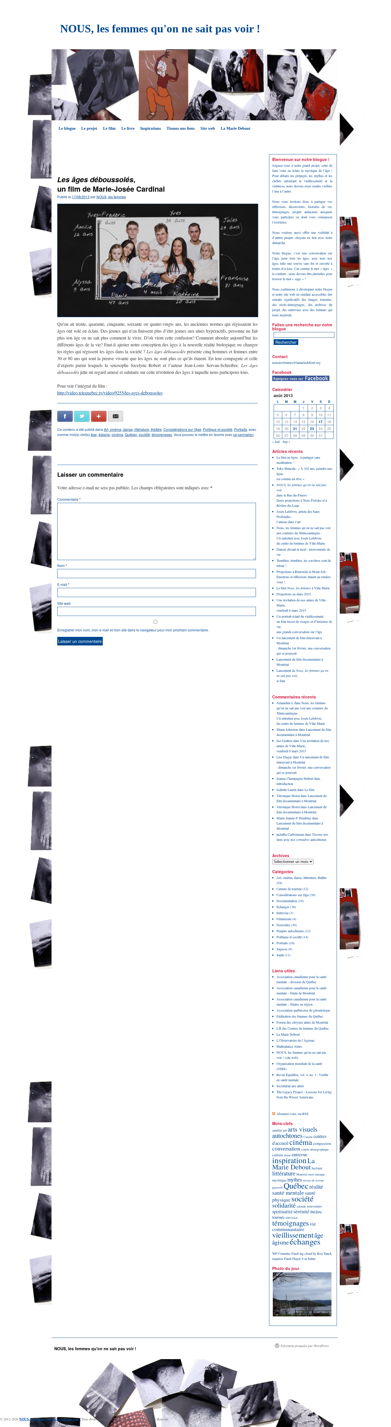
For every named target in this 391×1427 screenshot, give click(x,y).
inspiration (289, 1160)
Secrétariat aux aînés (290, 1086)
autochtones (287, 1135)
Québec (131, 434)
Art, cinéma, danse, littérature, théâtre (133, 429)
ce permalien (243, 434)
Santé (280, 955)
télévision (291, 1218)
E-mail (63, 584)
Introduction (285, 783)
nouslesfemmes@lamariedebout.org (296, 362)
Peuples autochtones (290, 931)
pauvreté (277, 1187)
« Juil (276, 441)
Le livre (128, 128)
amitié (277, 1130)
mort (311, 1174)
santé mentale (288, 1192)
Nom (62, 565)
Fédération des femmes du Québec (300, 1016)
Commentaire (69, 499)
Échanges (283, 906)
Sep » (286, 441)
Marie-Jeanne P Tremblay (294, 818)
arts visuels (302, 1129)
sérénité (301, 1211)
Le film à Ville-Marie (303, 588)
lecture (317, 1168)
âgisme (104, 434)
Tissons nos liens (181, 128)
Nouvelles (283, 924)
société (144, 434)
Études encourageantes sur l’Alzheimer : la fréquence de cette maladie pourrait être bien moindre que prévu (210, 161)
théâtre (316, 1211)
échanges (305, 1241)
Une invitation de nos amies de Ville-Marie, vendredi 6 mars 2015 (303, 745)
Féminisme (284, 918)
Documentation (287, 900)
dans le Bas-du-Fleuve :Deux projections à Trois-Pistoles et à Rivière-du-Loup (302, 495)
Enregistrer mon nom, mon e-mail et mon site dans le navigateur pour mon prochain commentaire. (133, 629)
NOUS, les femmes (111, 196)
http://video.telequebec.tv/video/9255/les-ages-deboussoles (110, 393)
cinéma (117, 434)
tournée (278, 1217)
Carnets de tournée (289, 888)
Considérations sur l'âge (182, 429)
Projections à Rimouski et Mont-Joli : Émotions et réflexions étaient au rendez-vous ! (304, 576)
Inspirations (150, 128)
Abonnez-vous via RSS (293, 1113)
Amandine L (285, 702)
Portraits (240, 429)
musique (320, 1174)
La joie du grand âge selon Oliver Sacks (90, 156)
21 (295, 428)
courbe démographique (315, 1149)
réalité (316, 1186)
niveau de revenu (313, 1180)
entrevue (299, 1154)
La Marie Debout (235, 128)
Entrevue (283, 912)
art (285, 1130)
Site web (207, 128)
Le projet (89, 128)
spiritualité (282, 1211)
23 (312, 428)
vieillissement (292, 1235)
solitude (301, 1206)
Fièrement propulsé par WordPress (305, 1345)
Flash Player (292, 1258)
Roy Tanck (324, 1253)
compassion (322, 1143)
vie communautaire (294, 1226)
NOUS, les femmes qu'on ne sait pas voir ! (160, 28)
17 (321, 421)
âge (94, 434)
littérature (283, 1173)
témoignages (162, 434)
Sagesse (282, 949)
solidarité (284, 1205)
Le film (109, 128)
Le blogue (67, 128)
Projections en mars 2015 (294, 594)
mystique (279, 1180)
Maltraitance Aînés (289, 1046)
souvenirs (314, 1206)
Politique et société (217, 429)
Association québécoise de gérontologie (303, 1010)
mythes (294, 1179)
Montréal (301, 1174)
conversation (286, 1148)
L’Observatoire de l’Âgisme (295, 1040)
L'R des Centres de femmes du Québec (303, 1028)
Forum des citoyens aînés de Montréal (302, 1022)
